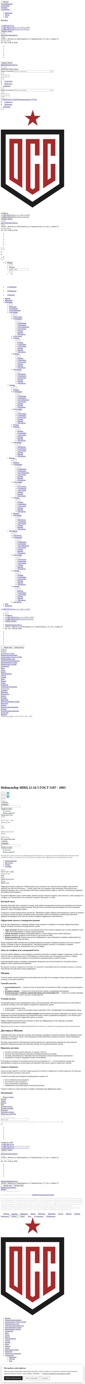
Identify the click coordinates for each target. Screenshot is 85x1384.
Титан (3, 670)
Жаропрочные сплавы (8, 664)
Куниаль (4, 698)
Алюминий (5, 666)
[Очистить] (52, 71)
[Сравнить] (5, 796)
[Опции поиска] (2, 73)
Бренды (3, 1103)
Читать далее (49, 1204)
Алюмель (4, 690)
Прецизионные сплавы (9, 662)
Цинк (3, 679)
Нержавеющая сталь (8, 659)
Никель (3, 681)
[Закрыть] (2, 259)
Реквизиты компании (8, 1114)
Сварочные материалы (9, 687)
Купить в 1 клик (7, 809)
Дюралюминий (6, 674)
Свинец (3, 677)
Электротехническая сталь (10, 661)
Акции (3, 1101)
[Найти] (8, 76)
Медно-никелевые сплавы (10, 701)
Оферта (3, 1189)
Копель (3, 696)
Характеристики (11, 861)
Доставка (8, 866)
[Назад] (10, 265)
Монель (3, 705)
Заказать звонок (7, 31)
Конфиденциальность (8, 1187)
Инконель (4, 692)
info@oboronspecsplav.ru (9, 35)
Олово (3, 683)
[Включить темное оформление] (3, 67)
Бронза (3, 672)
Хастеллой (4, 713)
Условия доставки (7, 1108)
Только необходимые (31, 1378)
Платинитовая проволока (10, 711)
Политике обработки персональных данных (56, 1373)
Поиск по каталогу (7, 71)
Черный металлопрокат (9, 655)
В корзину (5, 804)
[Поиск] (2, 249)
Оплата (7, 864)
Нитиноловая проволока (9, 707)
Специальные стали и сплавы (11, 657)
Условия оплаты (6, 1106)
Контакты (4, 1110)
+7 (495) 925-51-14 (7, 25)
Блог (6, 17)
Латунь (3, 675)
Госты (7, 15)
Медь (3, 668)
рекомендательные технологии (43, 1195)
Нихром (4, 709)
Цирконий (4, 685)
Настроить (45, 1378)
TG (32, 99)
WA (35, 99)
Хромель (4, 714)
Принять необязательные (13, 1378)
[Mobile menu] (2, 109)
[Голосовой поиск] (3, 76)
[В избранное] (5, 793)
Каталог (4, 1099)
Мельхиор (4, 703)
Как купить (9, 863)
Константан (5, 694)
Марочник (8, 13)
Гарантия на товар (7, 1112)
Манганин (4, 700)
